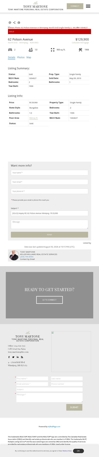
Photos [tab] (21, 57)
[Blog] (22, 357)
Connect (75, 6)
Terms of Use (67, 451)
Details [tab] (11, 57)
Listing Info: (15, 96)
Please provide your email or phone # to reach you (30, 200)
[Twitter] (14, 357)
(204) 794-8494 (26, 256)
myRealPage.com (54, 427)
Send (49, 234)
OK (78, 451)
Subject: (14, 208)
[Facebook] (9, 357)
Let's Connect (49, 300)
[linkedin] (18, 357)
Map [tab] (28, 57)
